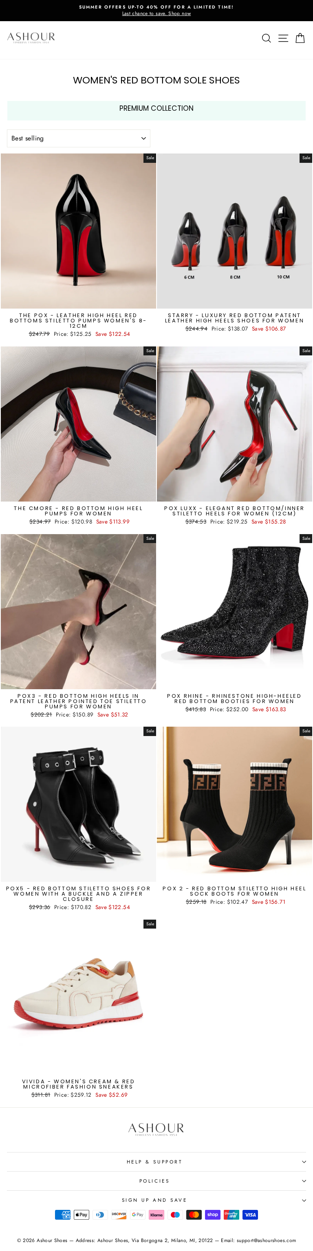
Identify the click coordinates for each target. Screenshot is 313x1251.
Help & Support (154, 1161)
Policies (154, 1180)
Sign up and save (154, 1199)
